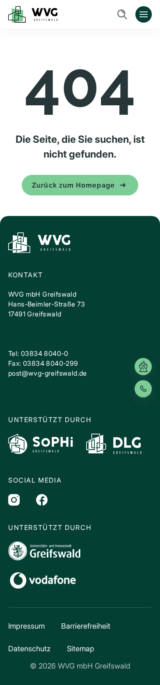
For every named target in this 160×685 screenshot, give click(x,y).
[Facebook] (42, 500)
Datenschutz (29, 648)
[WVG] (39, 242)
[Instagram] (14, 500)
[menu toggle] (143, 14)
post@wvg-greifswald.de (47, 373)
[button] (15, 670)
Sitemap (80, 648)
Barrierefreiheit (85, 626)
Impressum (26, 626)
